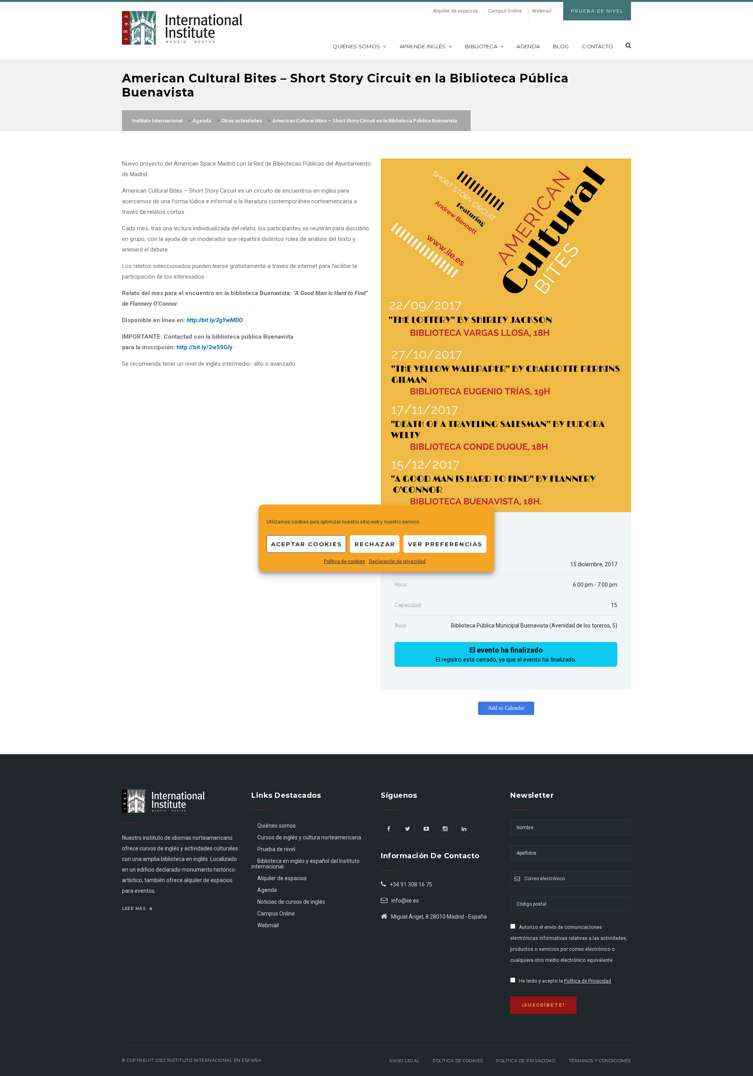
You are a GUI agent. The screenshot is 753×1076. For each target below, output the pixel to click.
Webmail (541, 11)
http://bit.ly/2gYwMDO (215, 320)
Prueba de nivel (276, 849)
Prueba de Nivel (597, 11)
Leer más (134, 908)
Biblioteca (481, 46)
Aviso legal (404, 1060)
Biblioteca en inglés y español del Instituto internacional (305, 864)
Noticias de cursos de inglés (291, 902)
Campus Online (505, 11)
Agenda (528, 46)
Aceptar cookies (306, 543)
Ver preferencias (445, 543)
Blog (561, 46)
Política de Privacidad (587, 981)
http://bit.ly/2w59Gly (204, 347)
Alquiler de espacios (455, 11)
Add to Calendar (506, 708)
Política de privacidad (525, 1060)
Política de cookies (344, 561)
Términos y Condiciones (600, 1060)
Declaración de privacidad (397, 561)
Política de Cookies (458, 1060)
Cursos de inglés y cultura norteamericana (309, 837)
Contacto (597, 46)
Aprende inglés (423, 46)
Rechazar (375, 543)
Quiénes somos (356, 46)
